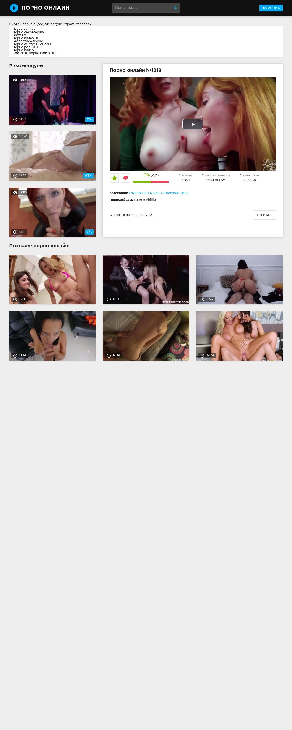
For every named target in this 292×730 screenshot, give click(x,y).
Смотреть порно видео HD (34, 53)
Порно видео (23, 50)
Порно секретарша (28, 32)
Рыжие (153, 193)
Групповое (137, 193)
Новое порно (271, 8)
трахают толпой (78, 24)
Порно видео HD (26, 38)
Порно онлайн (24, 29)
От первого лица (174, 193)
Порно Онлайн (45, 7)
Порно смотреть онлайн (32, 44)
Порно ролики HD (27, 47)
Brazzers (19, 35)
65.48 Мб (249, 180)
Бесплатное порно (28, 41)
